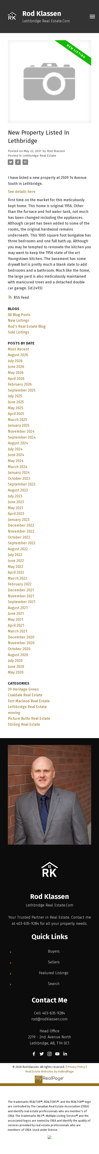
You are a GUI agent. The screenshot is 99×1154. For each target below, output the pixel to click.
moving (14, 713)
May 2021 (15, 619)
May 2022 (15, 566)
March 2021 (17, 631)
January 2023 (18, 519)
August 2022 (18, 549)
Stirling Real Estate (24, 724)
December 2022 (21, 525)
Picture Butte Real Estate (29, 718)
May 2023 (15, 508)
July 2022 (15, 555)
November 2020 (21, 643)
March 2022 (17, 578)
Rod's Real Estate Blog (27, 326)
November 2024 (21, 431)
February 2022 (20, 584)
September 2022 (21, 543)
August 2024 (18, 443)
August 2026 (18, 355)
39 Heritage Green (23, 689)
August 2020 (18, 655)
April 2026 (16, 378)
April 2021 (16, 625)
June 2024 (16, 455)
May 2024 (15, 461)
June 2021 (16, 613)
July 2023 (15, 496)
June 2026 (16, 366)
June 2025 (16, 402)
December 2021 (21, 590)
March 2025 (17, 420)
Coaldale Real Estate (25, 695)
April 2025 (16, 414)
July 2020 (15, 660)
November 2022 (21, 531)
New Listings (18, 320)
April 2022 (16, 572)
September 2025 (21, 390)
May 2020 (15, 672)
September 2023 (21, 484)
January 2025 (18, 425)
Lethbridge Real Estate (39, 156)
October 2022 (19, 537)
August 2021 (18, 608)
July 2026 (15, 361)
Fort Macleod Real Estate (29, 701)
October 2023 (19, 478)
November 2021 (21, 596)
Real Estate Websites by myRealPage (50, 1071)
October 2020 (19, 649)
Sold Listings (18, 332)
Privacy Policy (76, 1067)
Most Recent (18, 349)
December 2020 (21, 637)
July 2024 (15, 449)
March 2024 (17, 467)
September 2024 (22, 437)
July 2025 (15, 396)
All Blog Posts (19, 315)
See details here (21, 191)
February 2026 (20, 384)
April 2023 (16, 513)
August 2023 (18, 490)
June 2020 (16, 666)
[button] (34, 1054)
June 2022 (16, 561)
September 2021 (21, 602)
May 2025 (15, 408)
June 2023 (16, 502)
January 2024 (19, 472)
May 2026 (15, 372)
